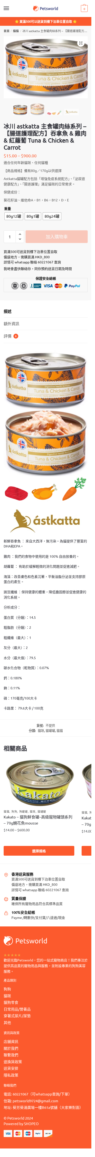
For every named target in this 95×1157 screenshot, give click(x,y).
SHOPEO (31, 1123)
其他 (7, 1022)
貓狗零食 (11, 1002)
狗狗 (14, 811)
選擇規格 (39, 851)
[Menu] (11, 8)
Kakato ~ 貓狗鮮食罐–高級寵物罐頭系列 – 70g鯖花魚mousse (38, 819)
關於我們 (11, 1048)
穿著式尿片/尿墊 (17, 1015)
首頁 (7, 31)
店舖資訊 (11, 1041)
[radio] (14, 216)
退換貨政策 (13, 1061)
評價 (10, 335)
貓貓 (16, 31)
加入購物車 (57, 236)
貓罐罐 (50, 730)
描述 (7, 311)
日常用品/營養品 (17, 1009)
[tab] (46, 311)
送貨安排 (11, 1068)
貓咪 (41, 730)
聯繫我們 (11, 1054)
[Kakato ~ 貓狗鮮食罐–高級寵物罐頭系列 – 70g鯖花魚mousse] (39, 783)
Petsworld (15, 1118)
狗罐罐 (23, 811)
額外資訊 (11, 323)
